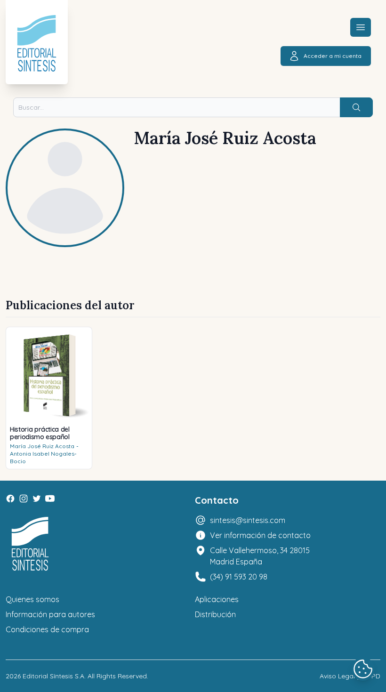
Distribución (215, 614)
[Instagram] (23, 498)
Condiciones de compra (47, 629)
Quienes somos (32, 599)
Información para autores (50, 614)
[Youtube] (50, 498)
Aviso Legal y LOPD (350, 676)
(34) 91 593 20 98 (238, 576)
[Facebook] (10, 498)
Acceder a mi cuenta (333, 55)
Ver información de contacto (260, 535)
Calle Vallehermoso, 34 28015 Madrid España (260, 556)
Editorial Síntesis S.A (53, 676)
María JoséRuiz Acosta (42, 446)
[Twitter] (36, 498)
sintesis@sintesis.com (247, 520)
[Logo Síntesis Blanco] (30, 544)
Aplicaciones (217, 599)
